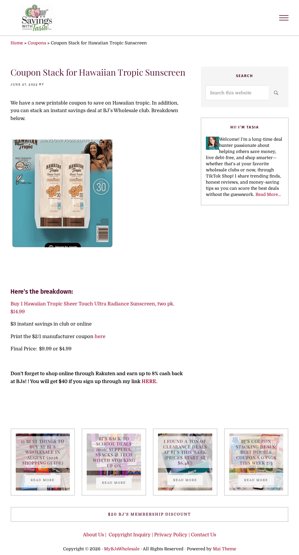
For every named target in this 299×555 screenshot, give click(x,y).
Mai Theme (224, 549)
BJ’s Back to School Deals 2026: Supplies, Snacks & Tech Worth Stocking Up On (114, 452)
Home (17, 43)
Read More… (268, 194)
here (100, 336)
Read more (45, 481)
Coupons (37, 43)
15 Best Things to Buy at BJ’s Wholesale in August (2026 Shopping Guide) (42, 452)
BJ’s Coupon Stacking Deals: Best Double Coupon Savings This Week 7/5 (256, 452)
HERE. (150, 381)
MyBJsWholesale (122, 549)
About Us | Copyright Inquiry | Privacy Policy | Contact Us (149, 534)
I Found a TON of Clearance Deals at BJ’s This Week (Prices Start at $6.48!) (185, 452)
